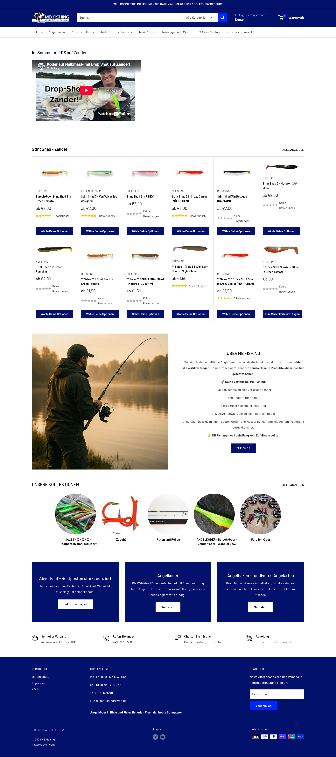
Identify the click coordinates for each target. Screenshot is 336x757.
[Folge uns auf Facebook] (155, 737)
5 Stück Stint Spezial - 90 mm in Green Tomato (281, 269)
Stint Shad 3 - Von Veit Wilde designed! (99, 199)
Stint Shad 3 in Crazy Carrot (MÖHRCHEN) (189, 199)
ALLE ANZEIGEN (293, 149)
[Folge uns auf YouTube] (162, 737)
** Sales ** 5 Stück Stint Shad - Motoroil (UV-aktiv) (145, 281)
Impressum (39, 683)
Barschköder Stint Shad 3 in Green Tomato (53, 199)
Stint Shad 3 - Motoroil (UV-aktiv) (280, 186)
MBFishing (42, 191)
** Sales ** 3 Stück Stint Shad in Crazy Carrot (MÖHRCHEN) (235, 281)
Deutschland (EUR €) (45, 730)
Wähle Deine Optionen (54, 231)
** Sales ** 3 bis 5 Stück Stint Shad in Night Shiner (190, 269)
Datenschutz (40, 676)
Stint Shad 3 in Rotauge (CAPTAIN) (232, 199)
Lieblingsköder (91, 191)
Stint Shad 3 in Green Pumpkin (49, 269)
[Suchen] (222, 17)
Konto (239, 19)
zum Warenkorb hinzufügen (282, 314)
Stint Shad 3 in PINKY (140, 196)
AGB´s (36, 689)
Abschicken (264, 705)
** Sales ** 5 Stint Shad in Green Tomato (97, 281)
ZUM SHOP (243, 448)
